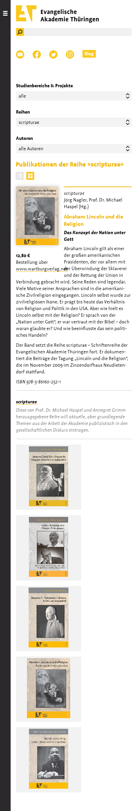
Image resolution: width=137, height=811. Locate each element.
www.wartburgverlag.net (42, 268)
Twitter (53, 54)
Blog (89, 53)
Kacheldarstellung (30, 176)
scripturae (26, 401)
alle (22, 96)
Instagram (70, 54)
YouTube (20, 54)
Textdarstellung (20, 176)
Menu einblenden (5, 405)
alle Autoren (31, 148)
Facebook (37, 54)
